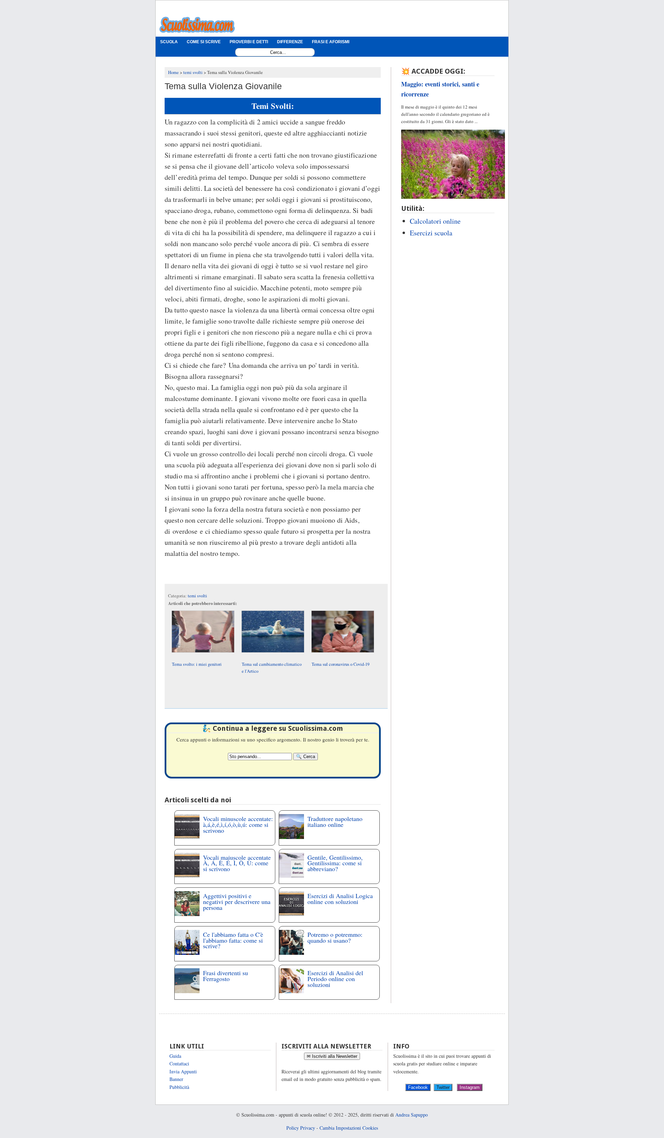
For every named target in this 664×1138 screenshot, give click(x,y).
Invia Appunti (183, 1071)
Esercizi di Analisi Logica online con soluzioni (340, 899)
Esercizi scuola (431, 232)
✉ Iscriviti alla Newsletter (332, 1056)
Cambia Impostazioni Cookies (349, 1128)
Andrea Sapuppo (411, 1114)
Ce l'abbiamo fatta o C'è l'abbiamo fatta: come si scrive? (233, 940)
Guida (175, 1056)
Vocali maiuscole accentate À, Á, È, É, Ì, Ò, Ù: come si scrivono (237, 863)
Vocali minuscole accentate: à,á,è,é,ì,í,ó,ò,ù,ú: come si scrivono (238, 824)
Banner (176, 1079)
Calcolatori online (435, 221)
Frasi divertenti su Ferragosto (225, 976)
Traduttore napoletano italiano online (334, 821)
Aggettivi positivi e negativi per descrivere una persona (236, 902)
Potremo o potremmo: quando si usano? (334, 937)
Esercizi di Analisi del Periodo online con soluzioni (335, 979)
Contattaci (179, 1063)
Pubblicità (179, 1087)
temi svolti (197, 596)
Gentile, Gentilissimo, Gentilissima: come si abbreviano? (335, 863)
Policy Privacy (300, 1128)
